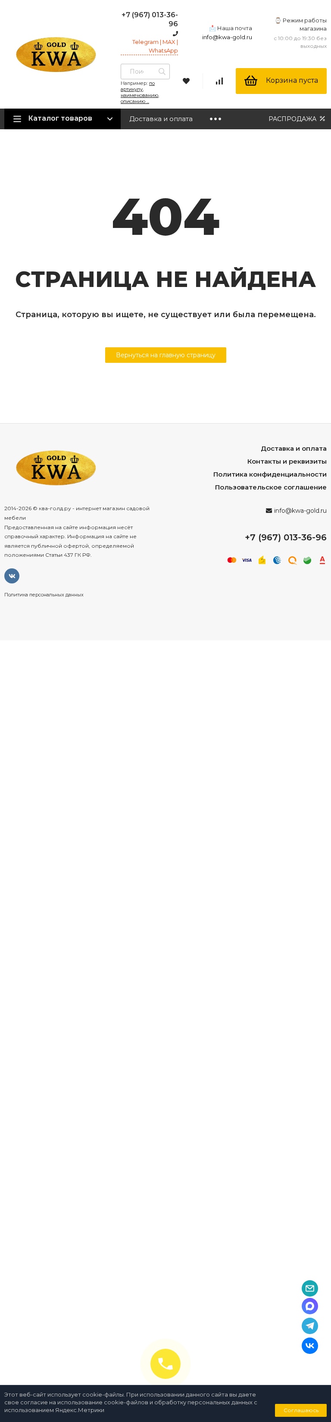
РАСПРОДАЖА (293, 119)
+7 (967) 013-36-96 (286, 537)
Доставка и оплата (161, 119)
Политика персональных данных (44, 595)
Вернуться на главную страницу (165, 355)
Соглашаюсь (301, 1410)
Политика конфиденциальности (270, 474)
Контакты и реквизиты (287, 461)
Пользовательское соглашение (271, 487)
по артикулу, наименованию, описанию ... (140, 92)
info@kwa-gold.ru (227, 37)
